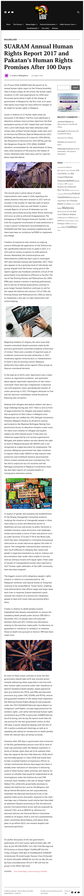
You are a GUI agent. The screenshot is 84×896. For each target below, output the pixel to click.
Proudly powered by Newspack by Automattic (51, 892)
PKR (63, 217)
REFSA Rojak (65, 220)
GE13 (68, 200)
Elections (68, 193)
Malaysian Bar (62, 211)
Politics (71, 217)
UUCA (59, 230)
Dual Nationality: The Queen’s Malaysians (68, 151)
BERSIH (70, 180)
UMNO (63, 227)
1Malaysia (69, 167)
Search (75, 87)
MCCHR (69, 211)
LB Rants (55, 28)
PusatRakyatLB (32, 28)
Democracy (62, 186)
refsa (59, 220)
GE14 (15, 871)
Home (8, 24)
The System (17, 24)
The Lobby (45, 28)
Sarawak (76, 220)
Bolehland (10, 39)
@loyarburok (61, 170)
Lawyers (73, 204)
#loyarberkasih (61, 167)
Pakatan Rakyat (69, 214)
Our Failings (68, 138)
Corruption (70, 184)
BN (66, 184)
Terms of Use (67, 892)
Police (66, 217)
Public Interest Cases (67, 24)
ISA (65, 204)
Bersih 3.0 (62, 184)
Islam (68, 204)
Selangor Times (63, 223)
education (72, 190)
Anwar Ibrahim (70, 170)
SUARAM (44, 871)
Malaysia (68, 208)
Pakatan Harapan (34, 871)
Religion (71, 220)
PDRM (59, 218)
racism (76, 217)
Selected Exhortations (48, 24)
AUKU (69, 174)
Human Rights (31, 24)
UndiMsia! (71, 227)
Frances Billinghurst (20, 75)
